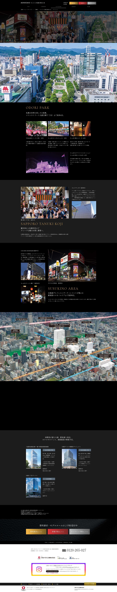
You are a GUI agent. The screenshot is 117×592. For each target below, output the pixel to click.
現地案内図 (66, 2)
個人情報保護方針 (39, 589)
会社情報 (37, 587)
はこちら (36, 531)
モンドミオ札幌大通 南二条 (38, 2)
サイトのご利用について (31, 589)
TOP (28, 6)
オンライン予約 (92, 3)
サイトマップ (52, 587)
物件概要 (65, 4)
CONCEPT (43, 6)
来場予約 (82, 3)
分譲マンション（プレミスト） (27, 9)
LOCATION (58, 6)
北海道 (36, 9)
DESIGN (73, 6)
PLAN (88, 6)
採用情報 (41, 587)
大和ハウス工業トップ (31, 587)
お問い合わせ (46, 587)
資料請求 (73, 3)
